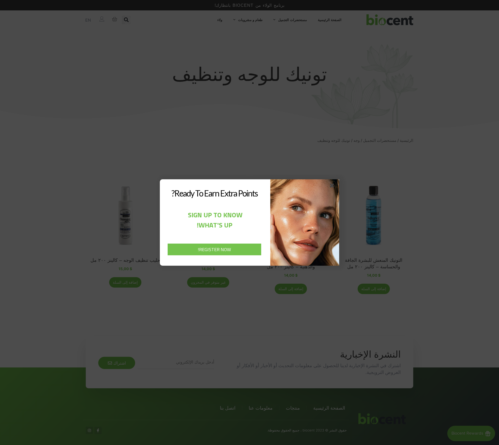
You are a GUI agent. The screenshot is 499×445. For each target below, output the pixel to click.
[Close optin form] (333, 186)
